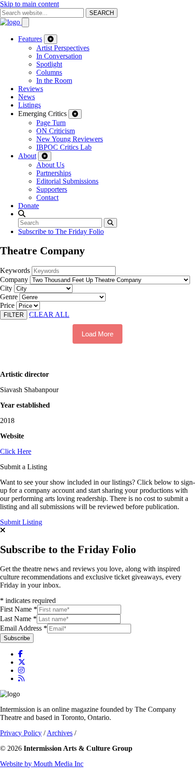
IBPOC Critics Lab (64, 147)
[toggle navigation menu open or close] (25, 22)
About (27, 156)
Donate (28, 205)
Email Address (23, 628)
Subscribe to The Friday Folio (61, 231)
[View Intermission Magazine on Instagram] (21, 670)
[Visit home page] (11, 22)
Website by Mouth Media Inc (41, 764)
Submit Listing (21, 522)
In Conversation (59, 56)
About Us (50, 165)
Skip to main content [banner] (29, 4)
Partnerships (53, 173)
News (26, 97)
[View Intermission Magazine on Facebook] (20, 654)
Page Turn (51, 122)
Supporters (51, 189)
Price (7, 305)
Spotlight (49, 64)
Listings (29, 105)
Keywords (15, 270)
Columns (49, 72)
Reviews (30, 88)
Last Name (18, 618)
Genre (9, 297)
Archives (60, 733)
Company (14, 279)
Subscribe (17, 638)
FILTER (14, 314)
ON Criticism (55, 131)
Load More (97, 334)
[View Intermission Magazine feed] (21, 678)
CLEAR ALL (49, 314)
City (6, 288)
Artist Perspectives (62, 48)
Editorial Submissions (67, 181)
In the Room (54, 80)
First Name (18, 609)
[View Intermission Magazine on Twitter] (21, 662)
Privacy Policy (21, 733)
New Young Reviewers (69, 139)
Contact (47, 197)
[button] (21, 214)
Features (30, 39)
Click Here (15, 451)
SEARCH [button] (101, 13)
